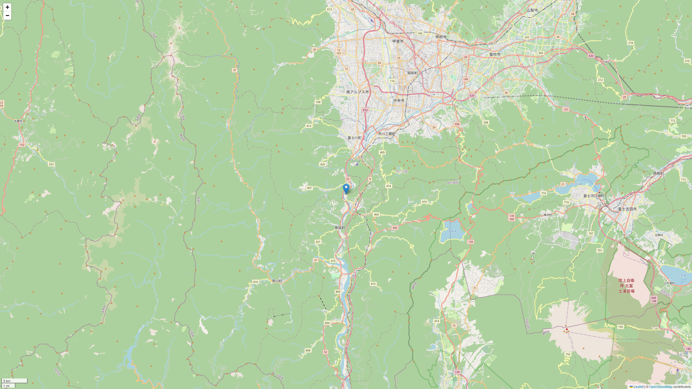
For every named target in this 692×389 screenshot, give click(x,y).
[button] (346, 188)
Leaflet (638, 386)
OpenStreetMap (661, 386)
